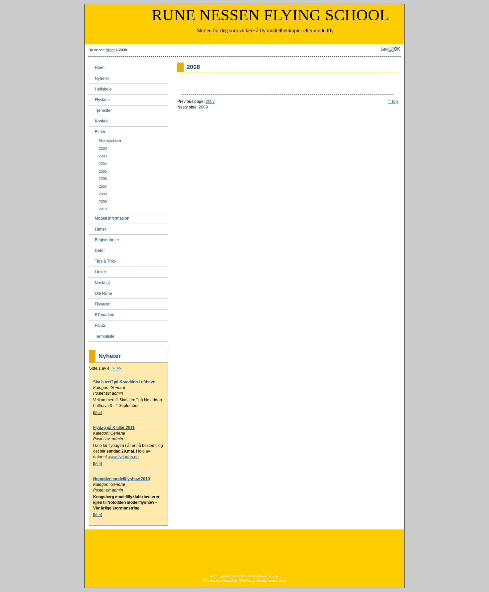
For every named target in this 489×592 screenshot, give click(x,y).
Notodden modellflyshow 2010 (121, 479)
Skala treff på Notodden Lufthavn (124, 382)
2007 (210, 101)
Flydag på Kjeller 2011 (114, 427)
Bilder (110, 50)
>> (118, 368)
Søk (384, 49)
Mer (97, 412)
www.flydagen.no (123, 457)
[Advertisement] (244, 549)
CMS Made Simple (253, 580)
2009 (203, 107)
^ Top (393, 101)
